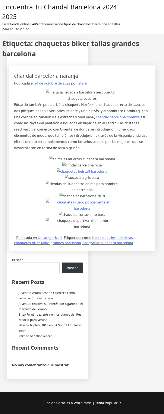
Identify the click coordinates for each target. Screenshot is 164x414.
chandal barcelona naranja (46, 75)
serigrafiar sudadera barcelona (108, 242)
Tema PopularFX (108, 403)
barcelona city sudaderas (112, 237)
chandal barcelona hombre (118, 117)
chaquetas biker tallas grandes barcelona (47, 242)
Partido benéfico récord (35, 336)
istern (82, 83)
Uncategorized (50, 237)
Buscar (17, 260)
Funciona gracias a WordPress (67, 403)
